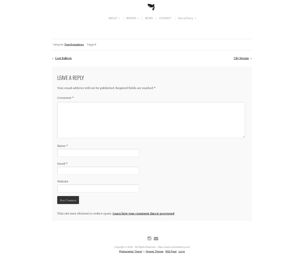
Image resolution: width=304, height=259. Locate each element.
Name (62, 146)
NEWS (149, 18)
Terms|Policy (185, 18)
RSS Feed (170, 251)
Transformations (74, 44)
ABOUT (113, 18)
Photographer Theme (130, 251)
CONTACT (165, 18)
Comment (65, 97)
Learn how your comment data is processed (143, 213)
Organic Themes (154, 251)
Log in (181, 251)
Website (62, 181)
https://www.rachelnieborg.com (152, 5)
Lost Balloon (63, 58)
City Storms (241, 58)
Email (62, 163)
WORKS (131, 18)
